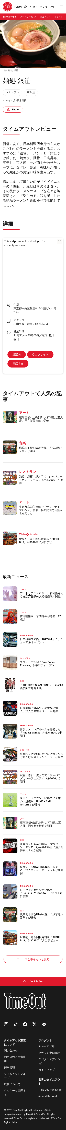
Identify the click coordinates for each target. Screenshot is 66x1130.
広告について (12, 1084)
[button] (59, 241)
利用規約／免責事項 (15, 1059)
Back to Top (36, 981)
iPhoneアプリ (46, 1047)
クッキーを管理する (15, 1093)
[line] (44, 1024)
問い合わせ (11, 1051)
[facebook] (25, 1024)
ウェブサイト (40, 355)
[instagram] (6, 1024)
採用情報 (9, 1067)
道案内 (17, 355)
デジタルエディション (49, 1061)
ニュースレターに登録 (43, 7)
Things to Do (9, 17)
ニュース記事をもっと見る (33, 959)
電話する (18, 364)
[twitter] (34, 1024)
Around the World (48, 1096)
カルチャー (45, 17)
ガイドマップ (46, 1070)
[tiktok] (16, 1024)
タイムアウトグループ (15, 1076)
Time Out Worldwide (49, 1090)
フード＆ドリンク (28, 17)
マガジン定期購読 (49, 1053)
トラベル (58, 17)
